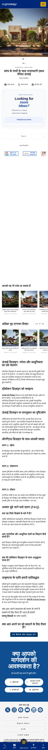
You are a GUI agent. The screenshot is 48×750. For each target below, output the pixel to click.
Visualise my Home (24, 120)
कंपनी (23, 729)
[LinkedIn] (33, 709)
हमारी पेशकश (23, 717)
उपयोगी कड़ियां (23, 735)
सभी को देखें (39, 324)
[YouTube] (27, 709)
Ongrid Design (24, 67)
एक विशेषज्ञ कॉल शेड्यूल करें (24, 634)
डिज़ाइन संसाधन (23, 723)
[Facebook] (20, 709)
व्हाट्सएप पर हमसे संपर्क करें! (35, 682)
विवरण (24, 136)
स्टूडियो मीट (35, 690)
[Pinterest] (40, 709)
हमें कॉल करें (15, 690)
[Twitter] (7, 709)
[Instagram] (14, 709)
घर (23, 63)
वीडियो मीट (15, 682)
